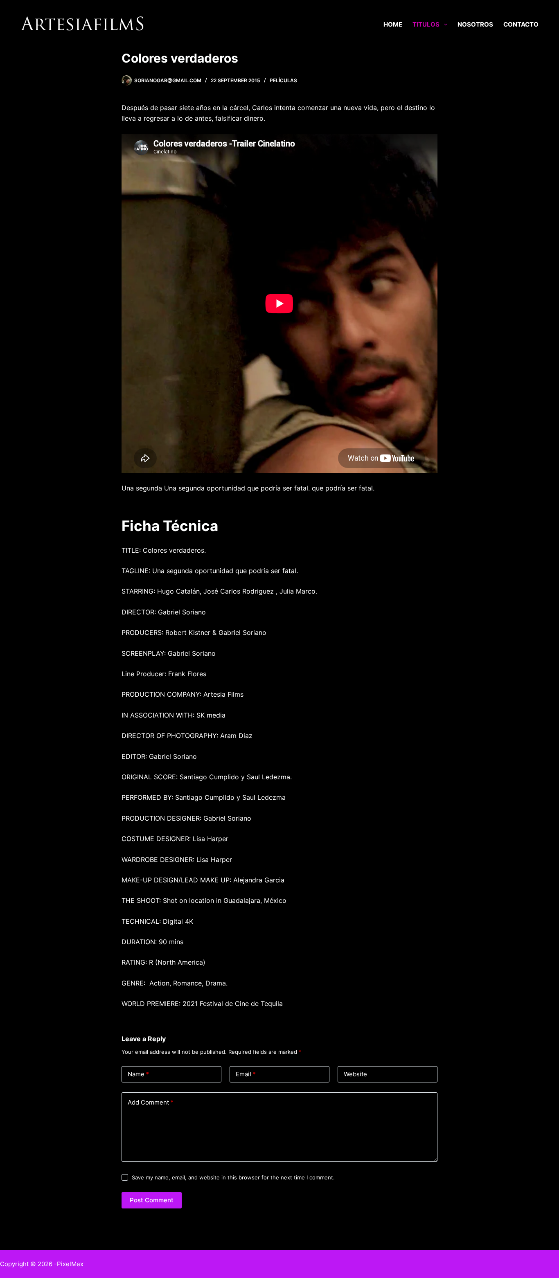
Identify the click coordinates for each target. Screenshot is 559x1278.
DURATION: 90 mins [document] (152, 942)
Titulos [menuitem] (426, 24)
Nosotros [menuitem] (475, 24)
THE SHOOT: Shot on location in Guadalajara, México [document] (204, 900)
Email (246, 1074)
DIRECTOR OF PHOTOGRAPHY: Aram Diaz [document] (187, 735)
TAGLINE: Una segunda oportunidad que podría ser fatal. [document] (210, 571)
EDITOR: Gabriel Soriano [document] (159, 756)
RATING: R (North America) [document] (163, 962)
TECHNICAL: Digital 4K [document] (157, 921)
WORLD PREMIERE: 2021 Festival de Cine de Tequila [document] (202, 1003)
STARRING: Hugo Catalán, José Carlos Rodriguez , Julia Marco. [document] (219, 591)
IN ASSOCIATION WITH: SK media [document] (173, 715)
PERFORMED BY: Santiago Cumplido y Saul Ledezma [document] (204, 797)
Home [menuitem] (392, 24)
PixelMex (70, 1264)
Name (138, 1074)
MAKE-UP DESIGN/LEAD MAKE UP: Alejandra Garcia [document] (203, 880)
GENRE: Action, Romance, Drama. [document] (175, 983)
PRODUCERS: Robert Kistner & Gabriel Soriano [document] (194, 632)
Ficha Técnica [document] (170, 525)
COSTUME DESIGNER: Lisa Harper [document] (175, 839)
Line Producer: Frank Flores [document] (165, 674)
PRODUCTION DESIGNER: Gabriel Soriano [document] (186, 818)
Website (355, 1074)
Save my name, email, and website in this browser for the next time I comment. (233, 1177)
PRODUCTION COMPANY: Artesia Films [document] (182, 694)
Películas (283, 80)
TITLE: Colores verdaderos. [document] (164, 550)
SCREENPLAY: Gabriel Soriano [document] (169, 653)
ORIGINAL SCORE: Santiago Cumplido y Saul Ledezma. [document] (207, 777)
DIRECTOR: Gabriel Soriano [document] (164, 612)
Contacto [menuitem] (521, 24)
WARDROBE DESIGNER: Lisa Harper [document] (177, 859)
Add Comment (151, 1102)
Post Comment (152, 1200)
